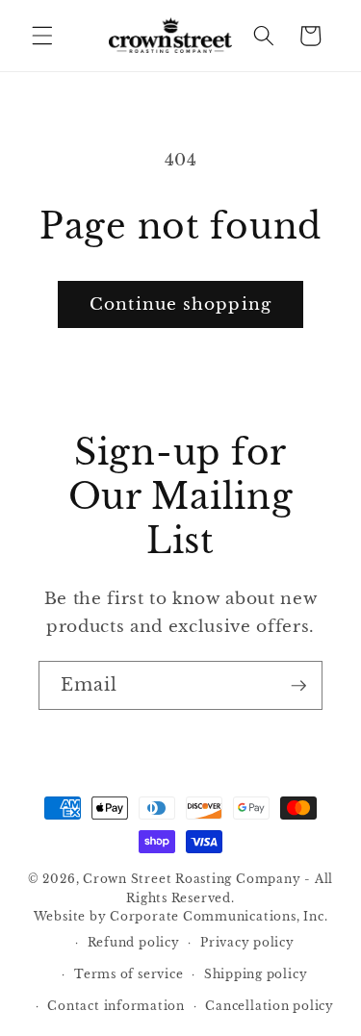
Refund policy (134, 942)
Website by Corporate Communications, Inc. (181, 916)
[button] (42, 36)
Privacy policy (247, 942)
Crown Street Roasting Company (191, 879)
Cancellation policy (269, 1005)
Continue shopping (180, 304)
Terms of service (128, 974)
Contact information (116, 1005)
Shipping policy (256, 974)
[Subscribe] (298, 685)
